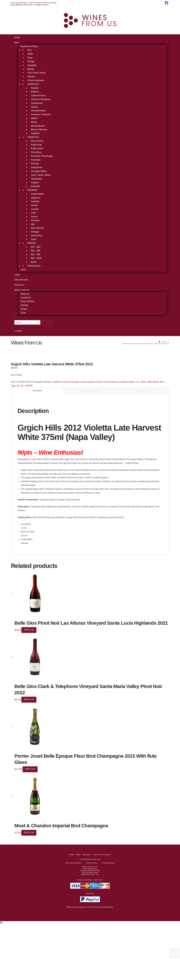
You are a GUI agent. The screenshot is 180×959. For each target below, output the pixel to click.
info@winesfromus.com (90, 874)
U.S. (138, 382)
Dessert (66, 382)
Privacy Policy (91, 863)
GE (18, 386)
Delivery (87, 854)
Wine (162, 382)
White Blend (153, 382)
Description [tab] (37, 390)
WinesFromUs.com (93, 859)
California (56, 382)
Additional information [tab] (90, 390)
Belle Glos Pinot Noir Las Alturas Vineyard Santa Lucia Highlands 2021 (91, 623)
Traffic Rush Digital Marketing (100, 907)
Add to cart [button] (29, 630)
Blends (48, 382)
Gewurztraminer (88, 382)
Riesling (113, 382)
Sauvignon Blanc (126, 382)
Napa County (102, 382)
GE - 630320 (26, 386)
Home (71, 854)
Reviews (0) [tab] (142, 390)
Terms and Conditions (73, 863)
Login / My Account (102, 854)
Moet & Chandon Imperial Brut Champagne (61, 825)
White (143, 382)
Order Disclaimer (108, 863)
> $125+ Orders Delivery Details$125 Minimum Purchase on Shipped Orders (34, 4)
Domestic (75, 382)
